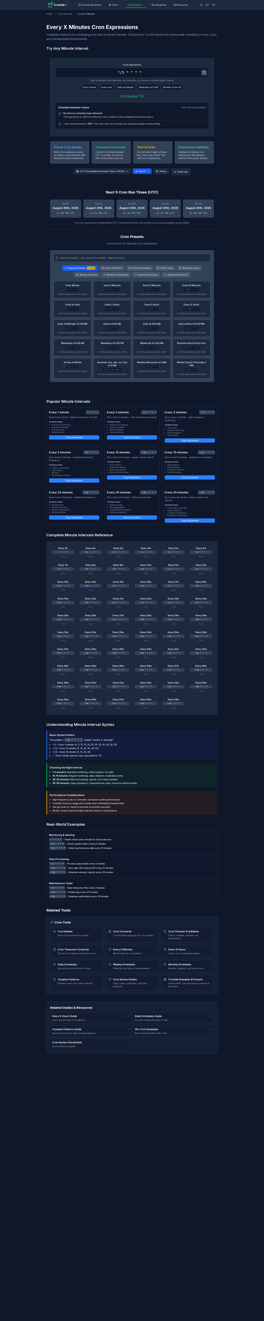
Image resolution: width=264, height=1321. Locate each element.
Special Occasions (148, 274)
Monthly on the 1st (172, 87)
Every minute (89, 87)
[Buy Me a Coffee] (213, 5)
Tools (115, 5)
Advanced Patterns (178, 274)
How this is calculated (194, 107)
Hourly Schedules (141, 268)
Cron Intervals (65, 14)
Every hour (106, 87)
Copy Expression (74, 437)
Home (49, 14)
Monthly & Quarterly (117, 274)
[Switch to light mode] (201, 5)
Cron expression (132, 64)
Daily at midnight (125, 87)
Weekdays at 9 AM (148, 87)
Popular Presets (81, 268)
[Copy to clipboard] (204, 73)
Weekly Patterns (88, 274)
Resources (182, 5)
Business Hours (191, 268)
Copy (63, 556)
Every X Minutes (113, 268)
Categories (160, 5)
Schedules (136, 5)
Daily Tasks (167, 268)
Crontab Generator (91, 5)
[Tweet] (207, 5)
